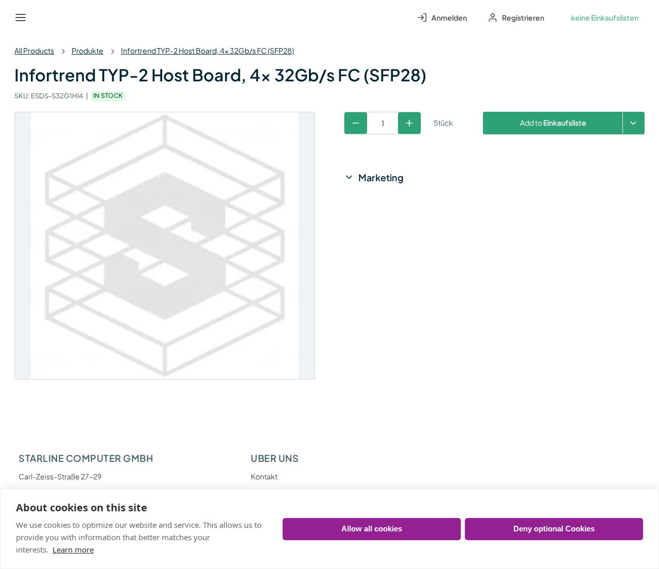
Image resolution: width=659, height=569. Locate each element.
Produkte (87, 50)
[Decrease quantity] (355, 123)
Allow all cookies (371, 528)
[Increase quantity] (409, 123)
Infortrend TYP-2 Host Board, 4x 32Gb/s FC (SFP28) (207, 50)
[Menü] (20, 17)
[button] (633, 123)
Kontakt (264, 476)
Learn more (73, 549)
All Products (34, 50)
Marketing (381, 177)
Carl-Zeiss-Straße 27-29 (60, 476)
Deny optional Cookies (554, 528)
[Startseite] (44, 17)
